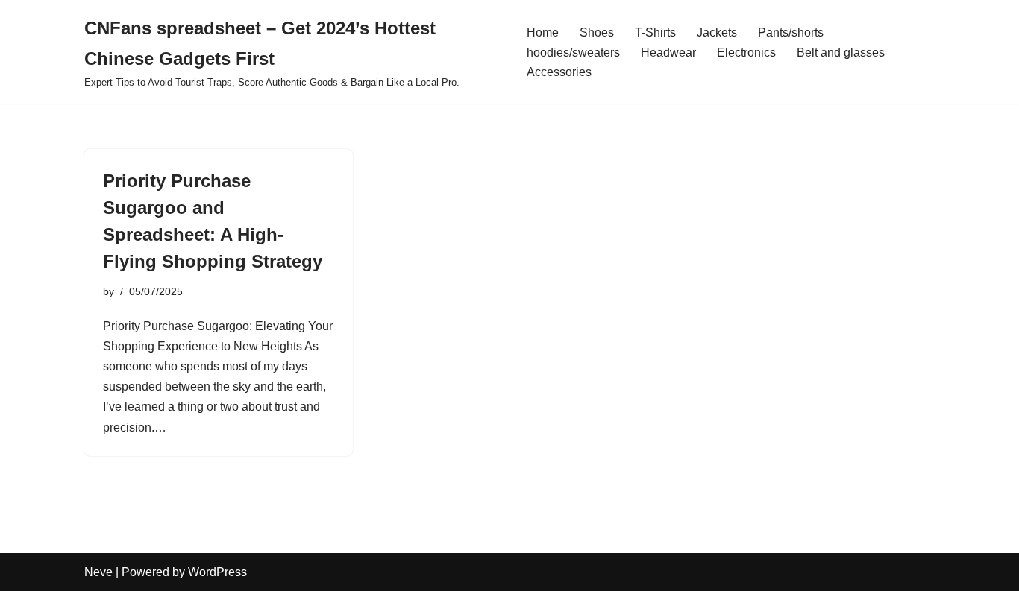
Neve (98, 572)
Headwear (668, 52)
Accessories (559, 72)
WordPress (217, 572)
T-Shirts (655, 32)
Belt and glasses (841, 52)
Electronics (746, 52)
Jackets (717, 32)
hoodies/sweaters (573, 52)
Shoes (597, 32)
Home (543, 32)
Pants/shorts (791, 32)
